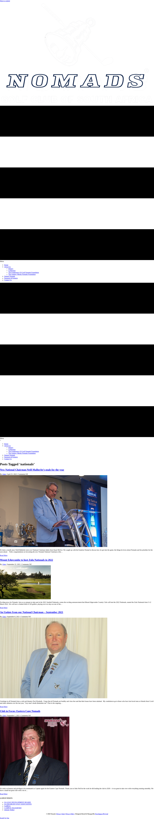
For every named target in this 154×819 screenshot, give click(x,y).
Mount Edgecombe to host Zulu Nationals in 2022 (26, 560)
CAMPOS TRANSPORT (13, 808)
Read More (3, 555)
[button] (4, 818)
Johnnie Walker (9, 810)
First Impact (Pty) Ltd (101, 814)
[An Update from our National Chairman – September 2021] (53, 698)
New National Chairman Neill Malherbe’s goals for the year (32, 469)
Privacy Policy (70, 814)
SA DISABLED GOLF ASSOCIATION (18, 804)
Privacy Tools (60, 814)
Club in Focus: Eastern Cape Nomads (20, 711)
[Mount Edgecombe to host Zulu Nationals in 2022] (25, 599)
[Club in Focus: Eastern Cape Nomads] (34, 785)
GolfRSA (7, 806)
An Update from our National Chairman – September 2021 (31, 612)
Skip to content (5, 1)
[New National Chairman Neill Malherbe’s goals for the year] (53, 546)
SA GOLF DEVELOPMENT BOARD (17, 802)
